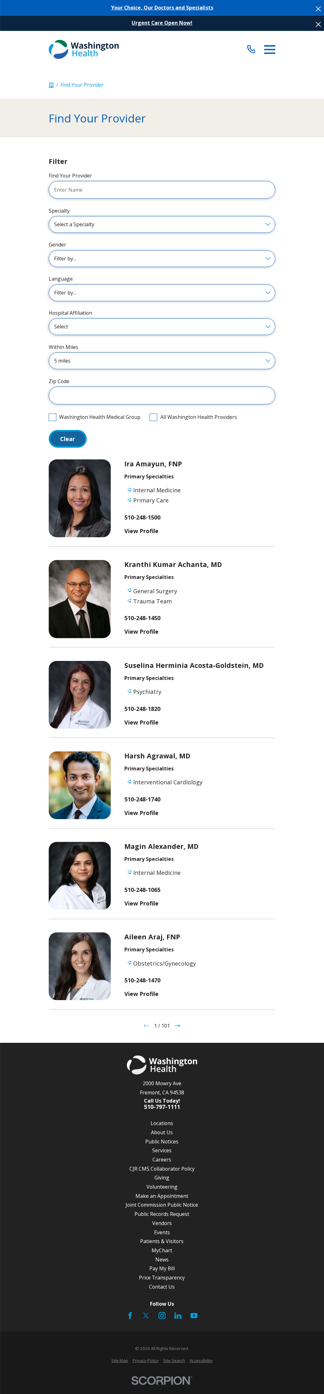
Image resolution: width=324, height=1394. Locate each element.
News (162, 1259)
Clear (67, 439)
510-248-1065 (142, 890)
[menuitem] (119, 1361)
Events (162, 1232)
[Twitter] (145, 1315)
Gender (57, 245)
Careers (162, 1159)
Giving (161, 1177)
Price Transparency (162, 1277)
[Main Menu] (269, 49)
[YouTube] (193, 1315)
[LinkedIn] (177, 1315)
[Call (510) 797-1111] (251, 49)
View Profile (141, 531)
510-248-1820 (142, 709)
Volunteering (162, 1186)
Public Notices (161, 1141)
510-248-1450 (142, 618)
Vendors (162, 1223)
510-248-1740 (142, 799)
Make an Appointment (161, 1195)
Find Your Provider (70, 176)
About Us (162, 1132)
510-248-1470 (142, 980)
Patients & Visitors (162, 1241)
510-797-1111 (162, 1107)
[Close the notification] (318, 8)
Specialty (59, 211)
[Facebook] (130, 1315)
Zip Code (59, 381)
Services (161, 1150)
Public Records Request (161, 1213)
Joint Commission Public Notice (162, 1204)
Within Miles (63, 347)
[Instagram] (162, 1315)
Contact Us (162, 1286)
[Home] (84, 49)
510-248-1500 (142, 517)
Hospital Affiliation (70, 313)
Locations (162, 1123)
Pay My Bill (162, 1268)
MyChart (162, 1250)
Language (61, 279)
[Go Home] (51, 85)
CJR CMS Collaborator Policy (162, 1168)
